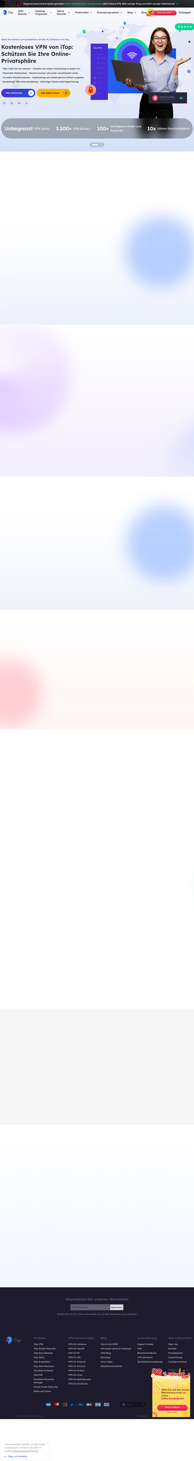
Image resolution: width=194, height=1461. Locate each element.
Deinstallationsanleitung (149, 1361)
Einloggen (185, 12)
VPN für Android (76, 1361)
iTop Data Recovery (44, 1366)
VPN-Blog (106, 1353)
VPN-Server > (82, 128)
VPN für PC (74, 1353)
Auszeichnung (175, 1357)
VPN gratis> (42, 128)
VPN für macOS (76, 1348)
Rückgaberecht (142, 1416)
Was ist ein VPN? (109, 1344)
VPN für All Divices (78, 1383)
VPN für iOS (74, 1357)
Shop (144, 12)
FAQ (139, 1348)
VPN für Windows (77, 1344)
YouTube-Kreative (177, 1361)
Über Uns (173, 1344)
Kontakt (172, 1348)
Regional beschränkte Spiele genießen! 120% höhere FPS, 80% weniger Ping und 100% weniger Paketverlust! (99, 3)
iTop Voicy (39, 1357)
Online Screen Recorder (46, 1387)
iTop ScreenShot (42, 1361)
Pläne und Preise (42, 1391)
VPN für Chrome (76, 1366)
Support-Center (145, 1344)
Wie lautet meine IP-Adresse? (116, 1348)
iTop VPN (38, 1344)
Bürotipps (106, 1357)
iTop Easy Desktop (73, 589)
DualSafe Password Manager (44, 1381)
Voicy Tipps (106, 1361)
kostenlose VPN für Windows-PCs (43, 299)
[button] (16, 84)
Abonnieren (116, 1307)
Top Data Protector (43, 1370)
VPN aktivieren (145, 1357)
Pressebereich (175, 1353)
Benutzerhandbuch (146, 1353)
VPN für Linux (75, 1375)
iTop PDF (38, 1375)
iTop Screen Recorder (45, 1348)
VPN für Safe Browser (79, 1379)
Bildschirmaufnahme (111, 1366)
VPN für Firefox (76, 1370)
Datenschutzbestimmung (25, 1451)
